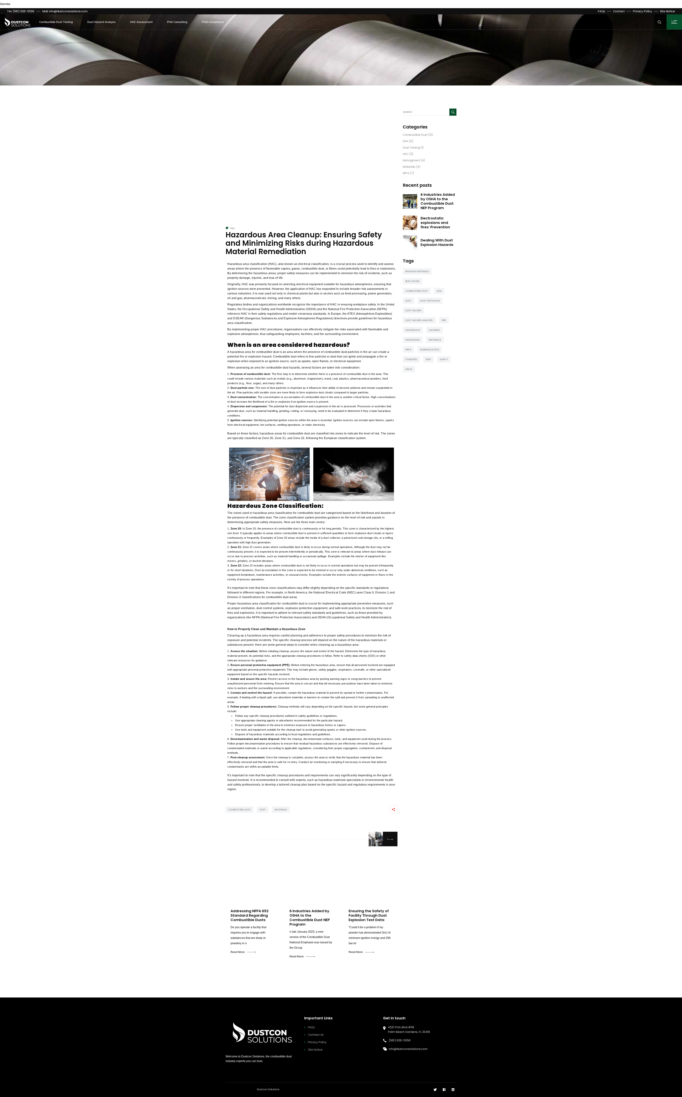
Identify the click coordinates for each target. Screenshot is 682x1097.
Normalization (429, 349)
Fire (444, 320)
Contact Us (316, 1035)
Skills (408, 369)
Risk (428, 359)
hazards (434, 330)
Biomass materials (417, 271)
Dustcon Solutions (268, 1089)
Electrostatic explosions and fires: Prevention (435, 223)
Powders (411, 359)
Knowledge (412, 340)
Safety (444, 359)
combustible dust (239, 809)
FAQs (601, 11)
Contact (619, 11)
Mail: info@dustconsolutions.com (65, 11)
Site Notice (667, 11)
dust (263, 809)
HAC (232, 228)
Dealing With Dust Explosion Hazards (437, 242)
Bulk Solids (412, 281)
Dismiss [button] (5, 4)
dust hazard (413, 310)
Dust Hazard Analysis (419, 320)
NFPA (406, 173)
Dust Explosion (430, 300)
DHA (405, 141)
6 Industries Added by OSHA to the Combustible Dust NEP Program (438, 201)
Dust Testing (411, 148)
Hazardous (412, 330)
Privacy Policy (642, 11)
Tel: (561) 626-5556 (20, 11)
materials (281, 809)
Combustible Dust (415, 135)
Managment (411, 160)
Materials (409, 167)
